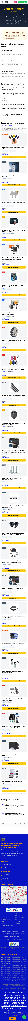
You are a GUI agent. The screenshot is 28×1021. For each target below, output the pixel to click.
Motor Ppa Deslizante (6, 963)
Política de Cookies (19, 917)
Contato (3, 921)
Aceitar (13, 1018)
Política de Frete (19, 919)
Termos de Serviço (5, 919)
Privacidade (4, 917)
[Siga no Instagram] (15, 2)
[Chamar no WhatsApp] (24, 1017)
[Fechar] (18, 1018)
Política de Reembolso (6, 914)
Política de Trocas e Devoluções (19, 914)
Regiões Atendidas (19, 923)
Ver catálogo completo (6, 125)
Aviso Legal (17, 921)
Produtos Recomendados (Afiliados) (7, 926)
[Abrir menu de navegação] (2, 2)
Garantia (3, 923)
